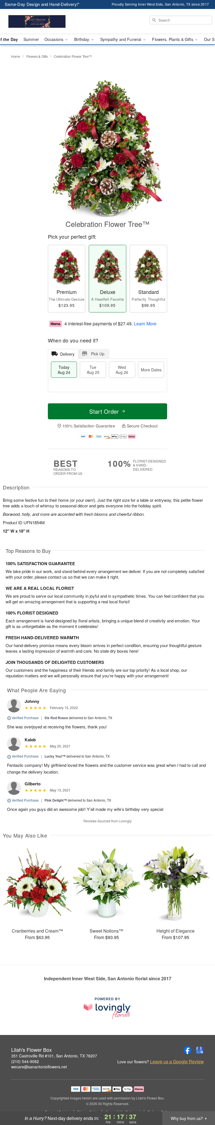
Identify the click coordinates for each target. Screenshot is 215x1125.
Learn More (145, 323)
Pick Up (97, 353)
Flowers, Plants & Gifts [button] (173, 39)
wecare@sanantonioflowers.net (39, 1066)
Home (15, 56)
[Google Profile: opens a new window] (200, 1050)
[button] (200, 1101)
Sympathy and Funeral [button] (121, 39)
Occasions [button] (54, 39)
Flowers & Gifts (37, 56)
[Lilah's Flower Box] (37, 21)
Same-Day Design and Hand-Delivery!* (42, 4)
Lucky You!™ (55, 756)
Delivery (67, 354)
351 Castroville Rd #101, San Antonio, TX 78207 (54, 1056)
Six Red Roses (56, 717)
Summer (31, 39)
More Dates (151, 369)
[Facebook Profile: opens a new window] (187, 1050)
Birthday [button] (82, 39)
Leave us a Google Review (177, 1062)
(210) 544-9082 (25, 1061)
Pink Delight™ (56, 800)
